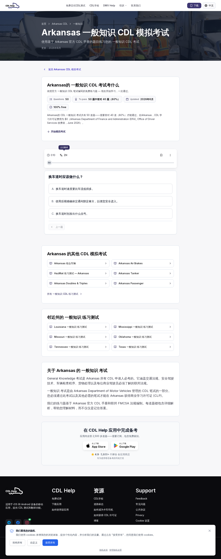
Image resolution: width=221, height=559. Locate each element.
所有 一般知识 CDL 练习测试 (62, 293)
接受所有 (50, 542)
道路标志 (98, 504)
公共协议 (140, 509)
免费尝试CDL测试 (75, 5)
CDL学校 (94, 5)
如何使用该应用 (60, 509)
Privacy (140, 515)
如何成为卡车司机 (103, 509)
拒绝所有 (17, 542)
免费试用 (56, 498)
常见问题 (140, 504)
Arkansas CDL (60, 23)
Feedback (141, 498)
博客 (96, 520)
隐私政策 (103, 550)
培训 (121, 5)
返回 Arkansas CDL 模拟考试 (64, 69)
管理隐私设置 (115, 550)
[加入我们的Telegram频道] (9, 522)
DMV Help (109, 5)
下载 (196, 5)
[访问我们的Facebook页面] (18, 522)
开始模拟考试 (58, 131)
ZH (64, 155)
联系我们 (136, 5)
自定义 (33, 542)
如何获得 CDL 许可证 (105, 515)
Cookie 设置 (143, 520)
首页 (43, 23)
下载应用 (56, 504)
